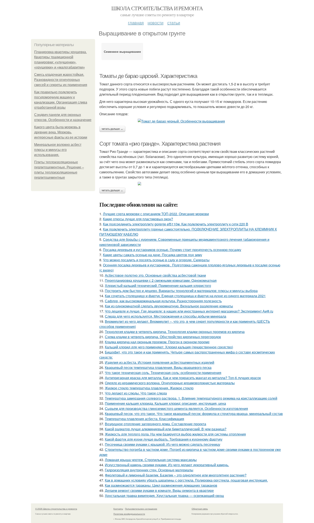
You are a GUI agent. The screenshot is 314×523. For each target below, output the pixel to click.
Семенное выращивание (122, 51)
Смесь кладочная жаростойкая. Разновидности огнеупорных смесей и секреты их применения (60, 80)
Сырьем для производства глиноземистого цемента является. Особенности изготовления (176, 408)
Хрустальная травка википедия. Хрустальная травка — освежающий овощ (164, 495)
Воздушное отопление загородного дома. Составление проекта (155, 423)
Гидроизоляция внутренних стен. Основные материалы (149, 469)
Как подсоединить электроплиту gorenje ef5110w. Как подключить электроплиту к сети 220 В (175, 224)
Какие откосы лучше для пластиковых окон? (138, 218)
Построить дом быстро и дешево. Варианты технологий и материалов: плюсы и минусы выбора (181, 290)
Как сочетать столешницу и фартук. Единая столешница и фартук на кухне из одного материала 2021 (185, 295)
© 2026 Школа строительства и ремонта (56, 508)
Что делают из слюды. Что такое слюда (136, 393)
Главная (136, 22)
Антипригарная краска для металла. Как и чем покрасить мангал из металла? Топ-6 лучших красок (183, 377)
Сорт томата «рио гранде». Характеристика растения (159, 143)
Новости (155, 22)
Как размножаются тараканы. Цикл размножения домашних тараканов (161, 485)
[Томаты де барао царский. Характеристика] (191, 121)
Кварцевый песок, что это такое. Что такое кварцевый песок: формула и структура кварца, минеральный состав (194, 413)
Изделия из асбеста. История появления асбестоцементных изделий (159, 362)
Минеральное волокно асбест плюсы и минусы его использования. (57, 150)
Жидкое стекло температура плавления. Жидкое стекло (149, 388)
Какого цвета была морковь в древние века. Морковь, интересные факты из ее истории (60, 132)
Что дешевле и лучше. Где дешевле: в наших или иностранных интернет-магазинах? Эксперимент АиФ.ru (189, 311)
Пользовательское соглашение (141, 508)
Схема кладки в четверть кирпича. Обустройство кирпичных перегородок (163, 336)
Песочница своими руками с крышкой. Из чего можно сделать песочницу (162, 444)
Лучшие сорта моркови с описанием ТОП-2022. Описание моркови (156, 213)
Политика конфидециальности (129, 513)
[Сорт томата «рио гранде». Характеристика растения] (191, 183)
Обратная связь (200, 508)
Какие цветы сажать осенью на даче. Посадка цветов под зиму (152, 254)
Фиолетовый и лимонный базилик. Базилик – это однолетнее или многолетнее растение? (176, 475)
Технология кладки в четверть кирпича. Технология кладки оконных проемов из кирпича (175, 331)
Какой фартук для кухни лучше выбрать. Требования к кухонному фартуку (163, 439)
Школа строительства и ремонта (157, 8)
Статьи (173, 22)
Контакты (118, 508)
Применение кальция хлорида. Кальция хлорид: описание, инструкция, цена (165, 403)
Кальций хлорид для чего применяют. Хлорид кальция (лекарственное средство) (169, 347)
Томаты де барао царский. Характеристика (148, 76)
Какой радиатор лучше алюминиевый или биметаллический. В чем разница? (165, 429)
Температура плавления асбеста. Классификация (144, 418)
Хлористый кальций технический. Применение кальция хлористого (158, 285)
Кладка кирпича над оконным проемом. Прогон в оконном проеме (157, 341)
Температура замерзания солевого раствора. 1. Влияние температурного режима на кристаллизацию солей (191, 398)
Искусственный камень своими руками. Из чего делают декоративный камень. (167, 464)
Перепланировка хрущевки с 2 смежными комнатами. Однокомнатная (161, 280)
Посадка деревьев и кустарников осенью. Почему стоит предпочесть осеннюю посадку (172, 249)
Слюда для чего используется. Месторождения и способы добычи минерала (165, 316)
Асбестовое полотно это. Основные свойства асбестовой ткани (155, 275)
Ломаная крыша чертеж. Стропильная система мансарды (151, 459)
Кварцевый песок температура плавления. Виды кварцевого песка (158, 367)
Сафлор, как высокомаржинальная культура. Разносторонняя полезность (163, 300)
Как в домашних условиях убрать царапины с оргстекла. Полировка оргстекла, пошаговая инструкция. (186, 480)
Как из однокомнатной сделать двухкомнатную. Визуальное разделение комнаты (169, 306)
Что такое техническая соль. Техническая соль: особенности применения (163, 372)
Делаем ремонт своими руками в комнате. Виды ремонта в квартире (159, 490)
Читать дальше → (112, 128)
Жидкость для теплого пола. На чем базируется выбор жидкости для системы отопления (175, 434)
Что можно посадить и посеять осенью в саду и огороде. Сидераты (156, 259)
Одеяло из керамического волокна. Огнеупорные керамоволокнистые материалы (170, 382)
